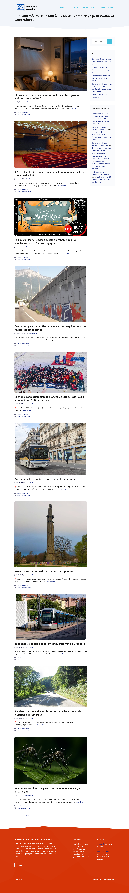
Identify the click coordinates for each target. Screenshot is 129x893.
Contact (19, 865)
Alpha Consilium (103, 851)
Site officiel (101, 844)
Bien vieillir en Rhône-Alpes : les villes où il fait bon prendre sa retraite (101, 150)
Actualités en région (23, 112)
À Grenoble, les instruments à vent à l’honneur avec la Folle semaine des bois (49, 173)
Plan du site (97, 879)
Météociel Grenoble (80, 844)
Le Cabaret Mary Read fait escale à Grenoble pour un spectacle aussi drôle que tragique (45, 241)
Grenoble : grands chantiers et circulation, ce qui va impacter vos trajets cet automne (50, 328)
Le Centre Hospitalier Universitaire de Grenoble (101, 121)
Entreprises (74, 7)
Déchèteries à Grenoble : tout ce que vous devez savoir (101, 78)
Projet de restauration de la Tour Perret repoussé (43, 571)
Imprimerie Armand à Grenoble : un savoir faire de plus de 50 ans (101, 179)
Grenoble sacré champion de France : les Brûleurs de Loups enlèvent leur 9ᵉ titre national (49, 398)
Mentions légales (109, 879)
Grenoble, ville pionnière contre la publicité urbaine (45, 479)
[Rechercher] (109, 41)
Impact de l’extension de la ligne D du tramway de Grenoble (49, 643)
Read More (75, 108)
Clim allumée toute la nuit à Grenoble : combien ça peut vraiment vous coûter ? (47, 96)
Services (94, 7)
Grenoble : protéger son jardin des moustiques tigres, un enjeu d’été (47, 790)
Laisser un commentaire (24, 114)
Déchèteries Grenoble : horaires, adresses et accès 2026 (101, 116)
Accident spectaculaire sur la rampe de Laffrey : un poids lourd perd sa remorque (47, 713)
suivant (27, 815)
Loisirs (85, 7)
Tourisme (62, 7)
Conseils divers (107, 7)
